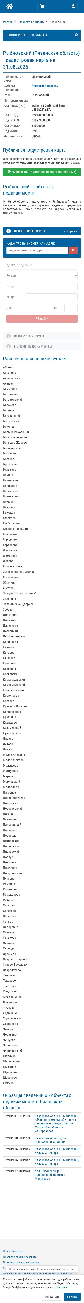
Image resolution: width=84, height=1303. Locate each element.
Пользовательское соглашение (21, 1262)
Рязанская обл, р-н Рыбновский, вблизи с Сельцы (57, 1162)
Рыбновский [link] (57, 22)
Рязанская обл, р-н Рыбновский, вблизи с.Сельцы (57, 1151)
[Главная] (9, 6)
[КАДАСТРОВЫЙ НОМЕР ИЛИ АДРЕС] (42, 239)
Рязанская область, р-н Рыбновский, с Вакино (51, 1140)
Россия (8, 22)
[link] (8, 22)
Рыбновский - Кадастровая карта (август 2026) (43, 172)
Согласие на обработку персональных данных (30, 1268)
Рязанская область (31, 22)
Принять (72, 1296)
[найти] (73, 250)
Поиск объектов (12, 1251)
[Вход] (73, 6)
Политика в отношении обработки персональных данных (37, 1273)
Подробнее (62, 1287)
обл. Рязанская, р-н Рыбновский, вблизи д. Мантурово (50, 1174)
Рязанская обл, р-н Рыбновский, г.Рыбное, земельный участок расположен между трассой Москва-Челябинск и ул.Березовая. (57, 1123)
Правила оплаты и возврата (20, 1256)
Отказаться (52, 1296)
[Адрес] (37, 250)
